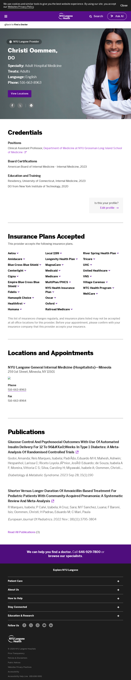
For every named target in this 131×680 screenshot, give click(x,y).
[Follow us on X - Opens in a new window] (31, 625)
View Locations (19, 93)
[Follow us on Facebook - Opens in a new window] (24, 625)
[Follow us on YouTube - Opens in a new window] (44, 625)
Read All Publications (24, 532)
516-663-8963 (30, 82)
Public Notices (14, 662)
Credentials (25, 132)
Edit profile (107, 207)
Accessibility (13, 672)
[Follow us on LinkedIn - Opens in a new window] (51, 625)
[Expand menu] (118, 581)
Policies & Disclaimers (17, 658)
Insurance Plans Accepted (46, 236)
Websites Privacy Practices (20, 667)
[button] (124, 5)
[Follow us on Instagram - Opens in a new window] (38, 625)
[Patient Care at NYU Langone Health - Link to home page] (65, 16)
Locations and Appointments (50, 353)
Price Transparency (16, 653)
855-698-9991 (35, 676)
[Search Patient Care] (90, 16)
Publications (26, 432)
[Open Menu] (5, 16)
